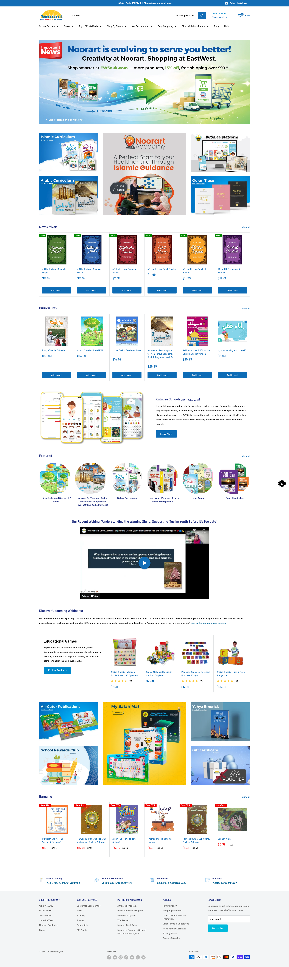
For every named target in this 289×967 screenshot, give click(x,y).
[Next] (250, 264)
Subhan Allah (224, 838)
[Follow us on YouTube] (132, 957)
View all (246, 227)
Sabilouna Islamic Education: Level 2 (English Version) (197, 352)
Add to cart (56, 290)
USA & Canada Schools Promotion (174, 917)
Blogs (42, 930)
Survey (80, 920)
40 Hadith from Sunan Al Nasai (89, 271)
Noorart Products (48, 925)
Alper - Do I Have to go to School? (124, 840)
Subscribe (217, 928)
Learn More (166, 433)
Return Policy (170, 905)
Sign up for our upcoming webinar (208, 622)
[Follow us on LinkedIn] (143, 957)
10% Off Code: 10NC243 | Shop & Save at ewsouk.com (144, 3)
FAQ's (79, 910)
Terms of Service (171, 938)
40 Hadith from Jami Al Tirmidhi (229, 271)
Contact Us (82, 925)
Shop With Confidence (193, 26)
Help (226, 26)
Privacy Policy (170, 933)
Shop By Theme (115, 26)
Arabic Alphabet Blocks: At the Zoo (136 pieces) (159, 674)
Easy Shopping (165, 26)
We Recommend (140, 26)
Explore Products (57, 670)
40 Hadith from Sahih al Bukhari (194, 271)
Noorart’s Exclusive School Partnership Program (131, 932)
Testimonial (45, 915)
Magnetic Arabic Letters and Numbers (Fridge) (195, 674)
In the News (45, 910)
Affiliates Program (127, 905)
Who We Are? (46, 905)
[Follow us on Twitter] (115, 957)
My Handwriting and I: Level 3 (232, 350)
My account (218, 16)
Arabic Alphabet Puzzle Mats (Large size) (231, 674)
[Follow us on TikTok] (138, 957)
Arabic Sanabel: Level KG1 (90, 350)
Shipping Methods (172, 910)
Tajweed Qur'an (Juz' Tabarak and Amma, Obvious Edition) (91, 840)
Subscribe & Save (238, 3)
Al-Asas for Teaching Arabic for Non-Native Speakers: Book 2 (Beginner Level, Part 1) (161, 355)
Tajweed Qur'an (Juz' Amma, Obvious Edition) (196, 840)
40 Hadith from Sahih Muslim (162, 269)
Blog (216, 26)
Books (67, 26)
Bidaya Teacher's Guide (53, 350)
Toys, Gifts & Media (88, 26)
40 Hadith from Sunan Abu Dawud (125, 271)
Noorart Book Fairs (127, 925)
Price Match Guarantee (174, 928)
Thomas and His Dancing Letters (159, 840)
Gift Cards (82, 930)
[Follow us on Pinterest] (126, 957)
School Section (47, 26)
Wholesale (123, 920)
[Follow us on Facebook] (109, 957)
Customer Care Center (88, 905)
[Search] (202, 15)
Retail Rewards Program (130, 910)
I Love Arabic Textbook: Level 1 (126, 352)
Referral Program (126, 915)
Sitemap (81, 915)
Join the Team (46, 920)
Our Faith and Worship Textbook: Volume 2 (53, 840)
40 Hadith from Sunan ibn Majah (54, 271)
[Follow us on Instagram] (120, 957)
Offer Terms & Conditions (176, 923)
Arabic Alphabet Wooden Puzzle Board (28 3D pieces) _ (125, 674)
